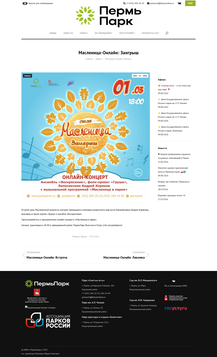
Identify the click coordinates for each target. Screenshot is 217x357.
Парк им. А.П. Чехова (93, 302)
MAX (185, 285)
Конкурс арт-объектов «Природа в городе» (173, 183)
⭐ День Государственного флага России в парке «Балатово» (173, 129)
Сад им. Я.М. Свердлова (142, 300)
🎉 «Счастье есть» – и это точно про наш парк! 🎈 (174, 87)
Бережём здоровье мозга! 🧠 (171, 195)
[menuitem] (53, 33)
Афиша (27, 76)
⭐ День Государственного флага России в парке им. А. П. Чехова (173, 115)
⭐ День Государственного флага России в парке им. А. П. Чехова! (173, 101)
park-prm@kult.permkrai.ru (162, 3)
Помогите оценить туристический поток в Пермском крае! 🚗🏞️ (173, 170)
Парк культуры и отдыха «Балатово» (102, 316)
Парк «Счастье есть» (93, 280)
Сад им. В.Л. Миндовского (143, 280)
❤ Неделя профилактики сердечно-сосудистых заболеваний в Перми (174, 156)
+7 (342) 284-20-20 (135, 3)
